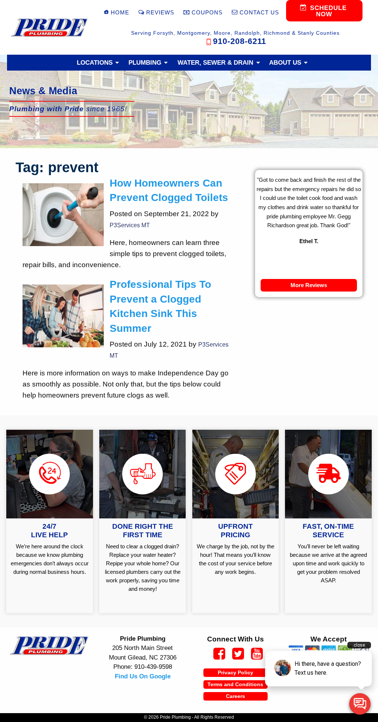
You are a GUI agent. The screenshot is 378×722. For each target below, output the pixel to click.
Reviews (160, 12)
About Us (285, 62)
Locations (95, 62)
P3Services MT (130, 225)
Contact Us (259, 12)
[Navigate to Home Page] (49, 28)
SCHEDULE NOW (327, 11)
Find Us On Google (143, 676)
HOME (120, 12)
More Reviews (309, 285)
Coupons (207, 12)
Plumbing (144, 62)
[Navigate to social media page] (216, 654)
